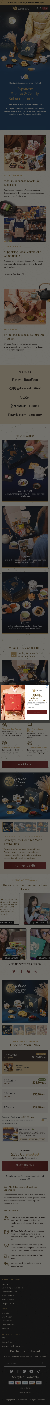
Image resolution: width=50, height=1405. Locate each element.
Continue (37, 712)
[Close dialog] (47, 686)
